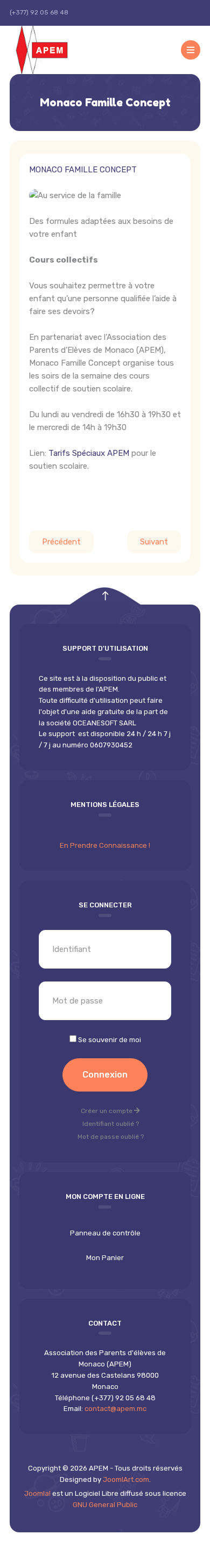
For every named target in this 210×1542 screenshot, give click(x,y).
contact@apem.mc (115, 1409)
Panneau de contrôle (105, 1233)
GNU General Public (105, 1505)
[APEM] (55, 50)
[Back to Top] (105, 596)
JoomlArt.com (126, 1479)
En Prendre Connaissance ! (105, 845)
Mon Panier (105, 1258)
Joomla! (37, 1493)
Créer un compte (107, 1111)
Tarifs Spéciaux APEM (89, 453)
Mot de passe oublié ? (111, 1136)
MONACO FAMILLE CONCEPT (83, 169)
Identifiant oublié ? (110, 1124)
